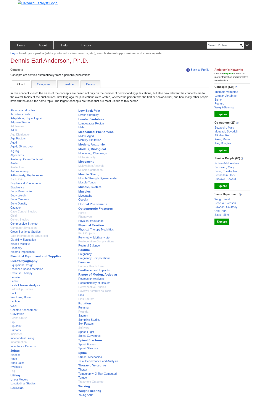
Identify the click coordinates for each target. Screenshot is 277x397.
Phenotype (85, 216)
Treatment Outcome (90, 381)
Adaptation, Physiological (26, 118)
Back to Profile (200, 69)
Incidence (16, 334)
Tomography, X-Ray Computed (97, 373)
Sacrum (83, 315)
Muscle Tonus (87, 182)
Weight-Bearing (89, 390)
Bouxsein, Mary (224, 127)
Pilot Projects (86, 233)
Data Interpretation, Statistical (29, 235)
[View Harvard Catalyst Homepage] (38, 2)
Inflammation (18, 342)
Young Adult (85, 395)
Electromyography (23, 261)
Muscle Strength (90, 174)
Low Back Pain (89, 110)
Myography (85, 195)
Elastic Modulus (20, 243)
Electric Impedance (22, 251)
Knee (13, 358)
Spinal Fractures (90, 340)
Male (81, 127)
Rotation (84, 303)
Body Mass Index (21, 191)
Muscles (84, 191)
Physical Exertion (91, 225)
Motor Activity (87, 157)
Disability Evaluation (23, 239)
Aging (14, 151)
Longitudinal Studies (23, 383)
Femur (14, 281)
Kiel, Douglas (222, 143)
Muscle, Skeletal (90, 187)
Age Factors (18, 138)
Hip (12, 322)
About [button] (43, 45)
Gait (13, 305)
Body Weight (18, 195)
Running (83, 307)
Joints (15, 350)
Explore (222, 114)
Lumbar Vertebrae (91, 119)
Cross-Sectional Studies (25, 231)
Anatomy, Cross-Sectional (26, 159)
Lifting (15, 375)
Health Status (18, 318)
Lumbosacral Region (91, 123)
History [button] (86, 45)
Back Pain (16, 179)
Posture (84, 250)
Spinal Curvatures (89, 335)
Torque (82, 377)
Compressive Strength (24, 223)
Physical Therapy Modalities (96, 229)
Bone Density (18, 203)
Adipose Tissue (20, 122)
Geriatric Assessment (23, 310)
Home (21, 45)
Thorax (82, 369)
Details (90, 84)
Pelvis (82, 212)
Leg (12, 370)
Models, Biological (92, 149)
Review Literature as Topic (94, 290)
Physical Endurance (90, 220)
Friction (15, 301)
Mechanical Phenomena (96, 132)
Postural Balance (89, 245)
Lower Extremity (88, 114)
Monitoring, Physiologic (93, 153)
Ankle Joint (17, 167)
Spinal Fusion (86, 344)
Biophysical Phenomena (25, 183)
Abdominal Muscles (22, 110)
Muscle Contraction (90, 170)
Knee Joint (17, 362)
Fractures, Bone (20, 297)
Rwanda (83, 311)
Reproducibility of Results (94, 282)
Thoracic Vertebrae (92, 365)
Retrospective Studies (92, 287)
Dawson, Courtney (225, 207)
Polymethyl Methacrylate (94, 237)
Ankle (14, 163)
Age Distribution (20, 134)
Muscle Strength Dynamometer (97, 178)
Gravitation (17, 313)
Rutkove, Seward (225, 179)
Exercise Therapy (21, 273)
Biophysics (17, 187)
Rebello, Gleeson (225, 203)
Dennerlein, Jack (224, 175)
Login (14, 53)
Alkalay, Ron (222, 135)
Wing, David (222, 199)
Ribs (81, 295)
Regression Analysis (91, 278)
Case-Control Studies (23, 211)
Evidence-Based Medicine (26, 269)
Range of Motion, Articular (97, 274)
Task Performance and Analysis (98, 361)
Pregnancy (85, 254)
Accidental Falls (20, 114)
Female (15, 277)
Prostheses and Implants (94, 270)
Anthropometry (19, 171)
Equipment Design (21, 265)
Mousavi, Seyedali (226, 131)
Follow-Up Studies (21, 289)
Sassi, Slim (221, 214)
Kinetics (15, 354)
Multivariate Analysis (91, 165)
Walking (84, 386)
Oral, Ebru (220, 210)
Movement (86, 161)
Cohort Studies (19, 219)
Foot (13, 293)
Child (13, 215)
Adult (13, 130)
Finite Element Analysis (25, 285)
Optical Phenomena (92, 204)
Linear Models (19, 379)
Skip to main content (18, 5)
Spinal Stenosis (88, 348)
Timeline (68, 84)
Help (64, 45)
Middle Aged (86, 136)
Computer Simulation (23, 227)
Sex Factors (86, 323)
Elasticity (16, 248)
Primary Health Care (91, 266)
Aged (13, 142)
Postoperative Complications (96, 241)
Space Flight (86, 331)
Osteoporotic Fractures (95, 208)
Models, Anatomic (91, 144)
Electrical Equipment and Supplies (35, 256)
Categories (43, 84)
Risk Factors (86, 299)
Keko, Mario (222, 139)
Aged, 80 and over (21, 146)
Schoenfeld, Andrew (226, 163)
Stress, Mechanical (90, 357)
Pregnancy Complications (94, 258)
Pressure (84, 262)
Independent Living (22, 338)
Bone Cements (19, 199)
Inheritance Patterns (23, 346)
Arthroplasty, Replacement (26, 175)
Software (83, 327)
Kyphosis (16, 366)
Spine (82, 353)
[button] (247, 45)
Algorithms (17, 155)
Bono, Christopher (225, 171)
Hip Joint (15, 326)
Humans (15, 330)
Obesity (83, 199)
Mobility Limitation (89, 140)
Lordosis (17, 388)
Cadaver (15, 207)
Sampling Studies (89, 319)
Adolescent (17, 126)
